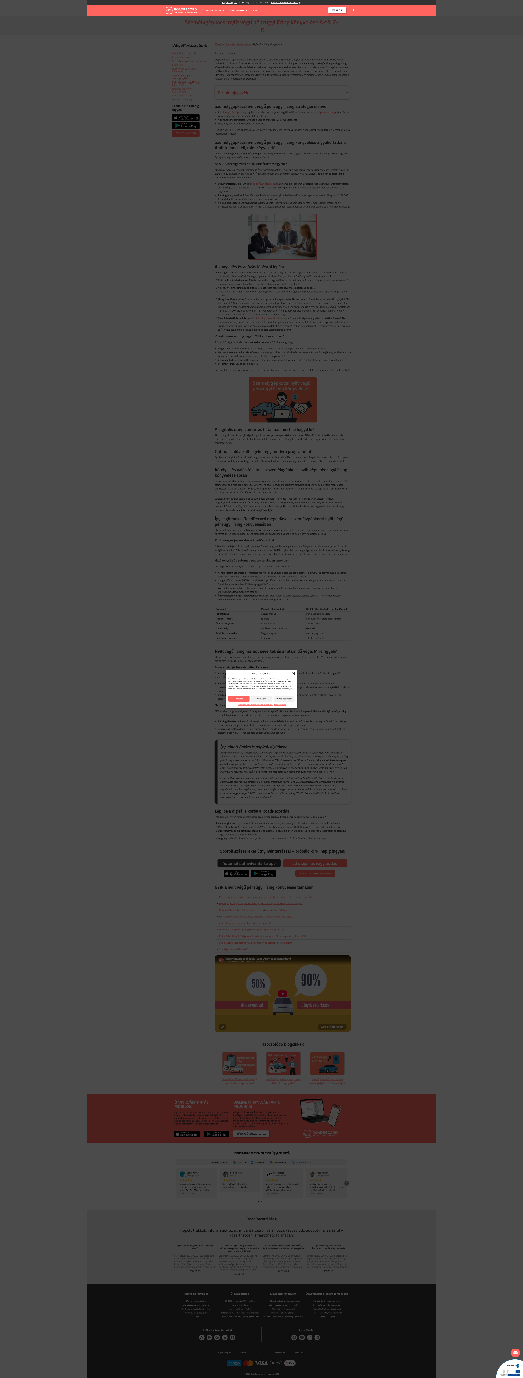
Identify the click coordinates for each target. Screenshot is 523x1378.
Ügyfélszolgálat (229, 2)
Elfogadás (239, 698)
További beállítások (284, 698)
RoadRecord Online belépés (284, 2)
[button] (293, 673)
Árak (256, 10)
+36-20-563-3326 (259, 2)
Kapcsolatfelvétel (280, 704)
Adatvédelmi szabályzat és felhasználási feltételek (255, 704)
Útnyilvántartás (211, 10)
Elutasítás (261, 698)
